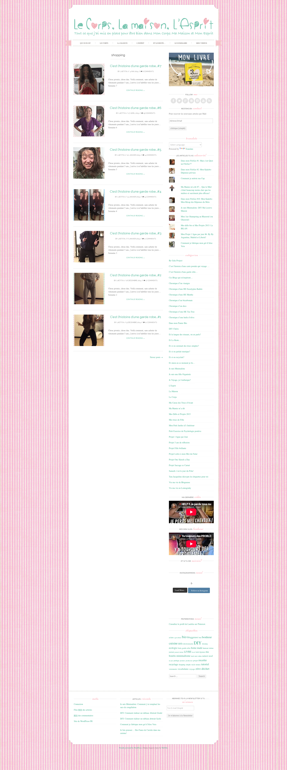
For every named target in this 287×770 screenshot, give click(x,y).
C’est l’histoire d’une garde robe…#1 (135, 317)
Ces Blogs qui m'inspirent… (181, 277)
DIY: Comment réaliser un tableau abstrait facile (140, 718)
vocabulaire (183, 668)
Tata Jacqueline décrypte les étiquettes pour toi (188, 476)
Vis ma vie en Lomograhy (180, 488)
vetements (173, 669)
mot (192, 656)
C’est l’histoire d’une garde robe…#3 (135, 233)
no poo (171, 661)
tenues (198, 664)
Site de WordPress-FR (83, 721)
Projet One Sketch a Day (179, 459)
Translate (189, 148)
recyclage (173, 664)
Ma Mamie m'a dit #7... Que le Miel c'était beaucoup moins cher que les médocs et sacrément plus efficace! (196, 190)
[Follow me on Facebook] (173, 100)
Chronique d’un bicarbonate (181, 300)
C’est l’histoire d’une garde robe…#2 (135, 275)
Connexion (78, 704)
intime (211, 648)
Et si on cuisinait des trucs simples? (184, 345)
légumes (202, 652)
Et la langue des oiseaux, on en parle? (185, 334)
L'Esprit (172, 385)
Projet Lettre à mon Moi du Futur (183, 453)
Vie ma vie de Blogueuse (179, 482)
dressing (205, 644)
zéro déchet (202, 669)
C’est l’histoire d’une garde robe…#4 (135, 191)
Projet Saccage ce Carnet (179, 465)
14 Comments (150, 155)
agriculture (177, 638)
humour (206, 648)
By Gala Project (175, 260)
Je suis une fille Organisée (180, 374)
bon (200, 637)
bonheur (207, 637)
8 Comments (148, 71)
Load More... (180, 590)
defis (180, 643)
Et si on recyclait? (176, 357)
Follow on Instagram (199, 590)
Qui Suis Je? (85, 43)
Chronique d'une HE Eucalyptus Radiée (185, 288)
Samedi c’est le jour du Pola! (181, 470)
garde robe (186, 648)
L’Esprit (140, 43)
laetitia (123, 71)
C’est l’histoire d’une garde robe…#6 (135, 108)
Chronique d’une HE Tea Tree (181, 311)
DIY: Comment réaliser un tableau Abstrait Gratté (141, 712)
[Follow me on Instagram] (197, 100)
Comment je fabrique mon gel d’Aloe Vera (138, 724)
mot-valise (198, 656)
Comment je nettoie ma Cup (193, 178)
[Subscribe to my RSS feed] (209, 100)
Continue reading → (135, 90)
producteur (189, 661)
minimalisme (183, 655)
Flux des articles (83, 709)
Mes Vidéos (201, 43)
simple (188, 664)
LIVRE (187, 651)
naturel (205, 656)
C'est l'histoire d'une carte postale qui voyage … (189, 266)
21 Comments (151, 322)
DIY (197, 643)
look (197, 652)
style (193, 664)
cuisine (173, 643)
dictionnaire (188, 643)
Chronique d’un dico (177, 306)
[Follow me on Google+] (185, 100)
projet (195, 660)
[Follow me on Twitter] (179, 100)
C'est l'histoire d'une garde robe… (183, 271)
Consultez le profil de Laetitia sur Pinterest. (187, 624)
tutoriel (205, 664)
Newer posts (156, 357)
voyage (192, 669)
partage (176, 660)
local (193, 652)
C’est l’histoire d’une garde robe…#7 (135, 66)
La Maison (122, 43)
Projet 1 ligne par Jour (178, 436)
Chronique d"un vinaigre (179, 283)
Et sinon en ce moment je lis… (182, 362)
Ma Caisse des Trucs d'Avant (181, 402)
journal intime (178, 652)
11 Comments (150, 239)
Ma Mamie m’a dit (177, 408)
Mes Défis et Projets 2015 (180, 414)
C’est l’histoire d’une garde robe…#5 (135, 149)
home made (196, 648)
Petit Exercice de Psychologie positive (185, 431)
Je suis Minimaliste (177, 368)
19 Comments (149, 113)
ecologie (173, 648)
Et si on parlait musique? (179, 351)
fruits (179, 648)
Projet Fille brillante (177, 448)
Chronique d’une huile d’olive (181, 317)
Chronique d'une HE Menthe (181, 294)
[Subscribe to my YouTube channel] (203, 100)
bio (184, 636)
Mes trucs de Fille (176, 419)
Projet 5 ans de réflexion (179, 442)
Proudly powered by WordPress (130, 748)
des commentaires (83, 715)
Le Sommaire (181, 43)
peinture (182, 661)
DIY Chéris (174, 328)
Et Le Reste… (159, 43)
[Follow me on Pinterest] (191, 100)
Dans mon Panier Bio (178, 323)
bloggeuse (192, 637)
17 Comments (151, 281)
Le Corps (104, 43)
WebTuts (165, 748)
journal (171, 652)
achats (171, 637)
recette (203, 660)
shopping (182, 664)
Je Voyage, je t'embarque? (180, 379)
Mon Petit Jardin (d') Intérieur (181, 425)
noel (211, 655)
